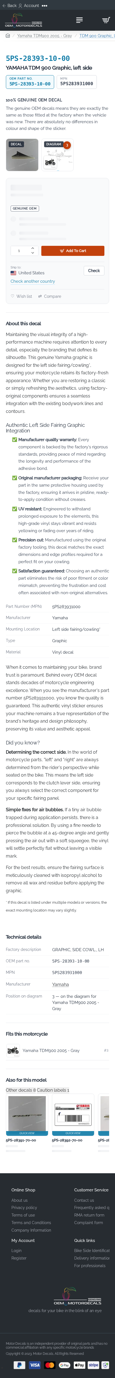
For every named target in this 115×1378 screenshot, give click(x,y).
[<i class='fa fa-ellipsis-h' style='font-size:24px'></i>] (45, 6)
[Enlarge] (22, 155)
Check (94, 270)
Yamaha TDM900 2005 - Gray (44, 36)
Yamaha (60, 984)
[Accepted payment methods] (57, 1365)
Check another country (33, 281)
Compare (49, 296)
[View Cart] (106, 20)
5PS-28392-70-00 (67, 1140)
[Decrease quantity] (32, 253)
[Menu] (79, 20)
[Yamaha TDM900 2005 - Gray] (50, 162)
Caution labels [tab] (53, 1090)
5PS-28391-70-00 (21, 1140)
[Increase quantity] (32, 248)
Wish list (21, 296)
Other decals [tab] (21, 1090)
